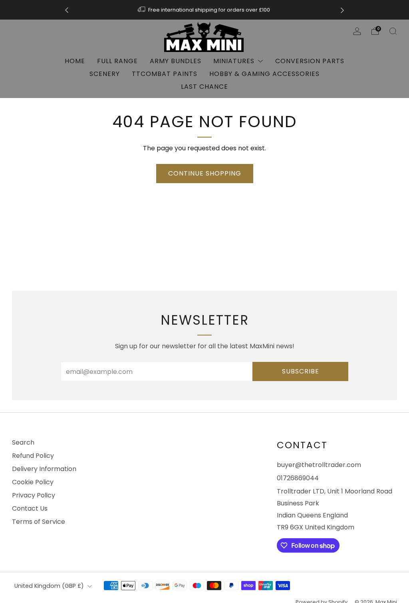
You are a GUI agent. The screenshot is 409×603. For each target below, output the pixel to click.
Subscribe (300, 371)
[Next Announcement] (342, 9)
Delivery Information (44, 468)
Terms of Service (38, 521)
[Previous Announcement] (67, 9)
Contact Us (30, 508)
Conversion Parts (309, 61)
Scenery (104, 73)
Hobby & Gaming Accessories (264, 73)
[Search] (393, 31)
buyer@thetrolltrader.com (319, 464)
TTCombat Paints (164, 73)
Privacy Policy (33, 495)
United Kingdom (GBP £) (49, 586)
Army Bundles (175, 61)
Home (75, 61)
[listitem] (204, 10)
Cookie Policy (33, 482)
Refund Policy (33, 455)
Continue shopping (204, 173)
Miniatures (233, 61)
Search (23, 442)
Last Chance (204, 86)
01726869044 (298, 478)
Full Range (117, 61)
